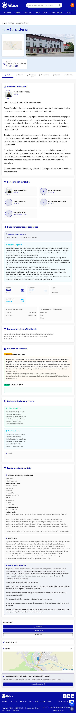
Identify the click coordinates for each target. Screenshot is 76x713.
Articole (27, 13)
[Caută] (60, 5)
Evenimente (45, 75)
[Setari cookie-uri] (72, 709)
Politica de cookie (58, 711)
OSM (71, 669)
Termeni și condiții (48, 707)
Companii (17, 13)
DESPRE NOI (33, 701)
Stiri (38, 13)
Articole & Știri (32, 76)
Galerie (20, 75)
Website (39, 635)
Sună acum (39, 627)
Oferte (45, 13)
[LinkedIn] (72, 696)
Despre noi (56, 13)
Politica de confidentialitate (65, 707)
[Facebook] (64, 696)
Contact (68, 13)
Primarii (7, 13)
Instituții (11, 23)
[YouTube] (68, 696)
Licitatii (57, 75)
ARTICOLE (23, 701)
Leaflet (66, 669)
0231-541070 (13, 66)
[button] (38, 659)
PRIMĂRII (5, 701)
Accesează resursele (37, 684)
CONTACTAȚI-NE (45, 701)
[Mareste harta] (71, 649)
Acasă (3, 23)
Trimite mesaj (39, 631)
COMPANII (14, 701)
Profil (8, 75)
